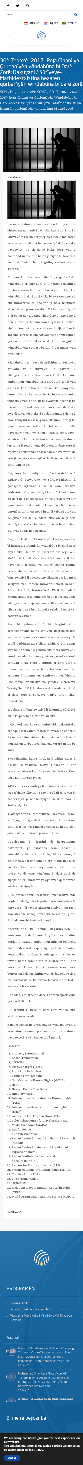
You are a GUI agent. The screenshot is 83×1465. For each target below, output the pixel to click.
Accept (12, 1458)
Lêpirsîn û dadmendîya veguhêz (30, 1309)
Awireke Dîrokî (19, 1303)
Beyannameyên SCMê (28, 92)
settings (37, 1449)
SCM (3, 92)
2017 (54, 92)
